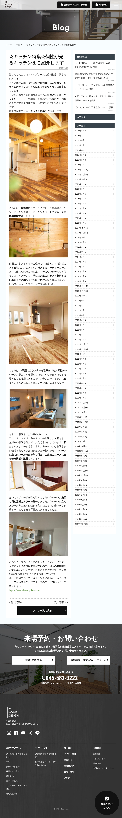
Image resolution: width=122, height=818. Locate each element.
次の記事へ (60, 602)
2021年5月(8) (81, 436)
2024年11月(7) (81, 233)
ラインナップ (41, 748)
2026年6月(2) (81, 140)
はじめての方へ (13, 748)
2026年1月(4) (81, 164)
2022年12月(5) (81, 344)
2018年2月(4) (81, 514)
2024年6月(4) (81, 257)
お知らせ (68, 760)
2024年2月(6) (81, 276)
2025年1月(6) (81, 223)
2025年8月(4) (81, 189)
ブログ (19, 45)
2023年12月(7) (81, 286)
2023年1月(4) (81, 339)
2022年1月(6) (81, 398)
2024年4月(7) (81, 266)
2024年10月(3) (81, 237)
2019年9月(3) (81, 456)
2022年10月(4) (81, 354)
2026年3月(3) (81, 155)
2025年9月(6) (81, 184)
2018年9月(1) (81, 480)
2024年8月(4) (81, 247)
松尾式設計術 (12, 794)
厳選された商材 (12, 771)
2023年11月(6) (81, 291)
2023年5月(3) (81, 320)
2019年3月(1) (81, 461)
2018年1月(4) (81, 519)
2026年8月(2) (81, 130)
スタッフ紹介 (99, 759)
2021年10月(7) (81, 412)
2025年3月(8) (81, 213)
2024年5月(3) (81, 262)
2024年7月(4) (81, 252)
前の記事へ (17, 602)
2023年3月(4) (81, 330)
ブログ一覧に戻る (42, 610)
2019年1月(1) (81, 465)
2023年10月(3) (81, 296)
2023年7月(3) (81, 310)
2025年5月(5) (81, 203)
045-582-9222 (62, 677)
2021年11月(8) (81, 407)
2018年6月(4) (81, 495)
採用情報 (97, 763)
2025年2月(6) (81, 218)
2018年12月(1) (81, 470)
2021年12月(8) (81, 402)
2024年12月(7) (81, 228)
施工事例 (68, 748)
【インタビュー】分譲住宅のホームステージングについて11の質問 (95, 66)
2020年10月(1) (81, 441)
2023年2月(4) (81, 334)
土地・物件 (69, 771)
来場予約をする (33, 660)
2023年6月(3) (81, 315)
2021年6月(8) (81, 432)
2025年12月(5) (81, 169)
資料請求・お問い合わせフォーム (88, 660)
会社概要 (97, 754)
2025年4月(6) (81, 208)
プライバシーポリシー (103, 768)
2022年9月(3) (81, 359)
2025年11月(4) (81, 174)
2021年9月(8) (81, 417)
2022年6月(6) (81, 373)
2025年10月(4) (81, 179)
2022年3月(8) (81, 388)
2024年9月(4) (81, 242)
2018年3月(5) (81, 509)
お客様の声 (69, 766)
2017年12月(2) (81, 524)
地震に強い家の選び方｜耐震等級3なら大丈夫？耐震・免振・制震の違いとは (95, 77)
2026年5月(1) (81, 145)
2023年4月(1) (81, 325)
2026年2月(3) (81, 160)
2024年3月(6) (81, 271)
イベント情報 (70, 754)
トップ (9, 45)
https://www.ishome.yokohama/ (24, 590)
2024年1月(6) (81, 281)
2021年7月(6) (81, 427)
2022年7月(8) (81, 368)
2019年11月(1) (81, 446)
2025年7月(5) (81, 194)
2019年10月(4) (81, 451)
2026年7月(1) (81, 135)
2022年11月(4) (81, 349)
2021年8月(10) (81, 422)
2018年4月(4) (81, 504)
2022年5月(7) (81, 378)
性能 (8, 762)
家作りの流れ (12, 781)
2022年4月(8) (81, 383)
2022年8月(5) (81, 364)
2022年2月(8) (81, 393)
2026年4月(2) (81, 150)
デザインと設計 (12, 767)
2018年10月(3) (81, 475)
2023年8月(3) (81, 305)
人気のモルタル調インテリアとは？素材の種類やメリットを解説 (95, 99)
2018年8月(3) (81, 485)
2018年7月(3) (81, 490)
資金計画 (10, 776)
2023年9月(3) (81, 300)
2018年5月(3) (81, 499)
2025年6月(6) (81, 198)
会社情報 (97, 748)
